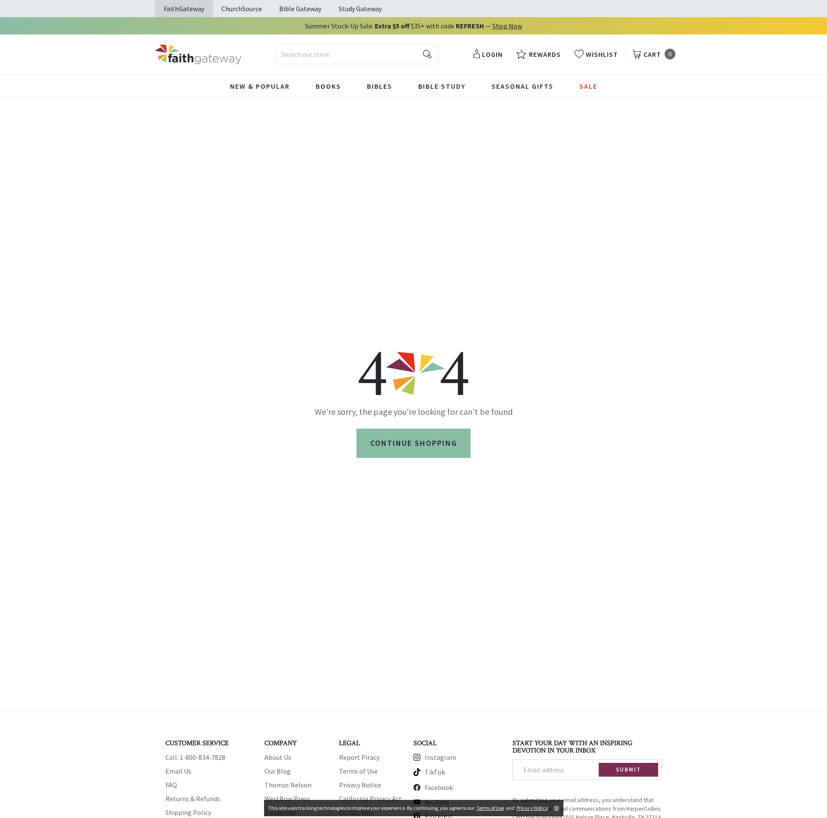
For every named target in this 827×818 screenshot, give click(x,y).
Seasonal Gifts (522, 86)
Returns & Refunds (192, 798)
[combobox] (357, 54)
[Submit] (427, 54)
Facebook (439, 787)
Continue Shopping (413, 443)
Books (328, 86)
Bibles (379, 86)
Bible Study (442, 86)
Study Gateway (360, 8)
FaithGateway (184, 8)
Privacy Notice (360, 785)
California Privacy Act (370, 798)
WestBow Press (287, 798)
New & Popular (260, 86)
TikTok (435, 772)
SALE (588, 86)
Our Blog (277, 771)
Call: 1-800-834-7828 (195, 757)
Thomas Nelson (287, 785)
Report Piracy (359, 757)
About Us (277, 757)
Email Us (178, 771)
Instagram (440, 757)
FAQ (171, 785)
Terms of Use (358, 771)
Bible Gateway (300, 8)
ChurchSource (241, 8)
